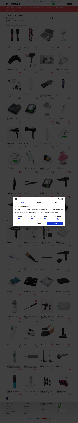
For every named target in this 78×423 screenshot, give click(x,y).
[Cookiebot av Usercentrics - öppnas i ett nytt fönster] (58, 199)
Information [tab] (39, 202)
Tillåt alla (55, 223)
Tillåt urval (39, 223)
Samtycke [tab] (22, 202)
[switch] (32, 218)
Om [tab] (56, 202)
